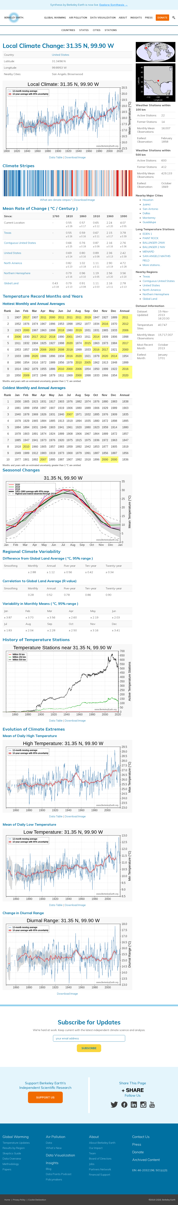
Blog (48, 1169)
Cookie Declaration (37, 1199)
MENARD (148, 251)
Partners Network (100, 1169)
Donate (162, 17)
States (84, 30)
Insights (136, 17)
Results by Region (14, 1148)
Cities (96, 30)
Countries (68, 30)
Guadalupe (149, 222)
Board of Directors (100, 1158)
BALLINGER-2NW (154, 242)
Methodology (11, 1164)
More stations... (152, 265)
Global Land (11, 283)
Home (7, 1199)
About (123, 17)
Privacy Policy (19, 1199)
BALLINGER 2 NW (154, 247)
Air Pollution (78, 17)
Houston (148, 200)
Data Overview (12, 1158)
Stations (111, 30)
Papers (7, 1169)
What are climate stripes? (56, 200)
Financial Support (99, 1174)
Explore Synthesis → (113, 4)
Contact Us (140, 1136)
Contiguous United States (20, 243)
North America (13, 263)
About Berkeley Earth (102, 1142)
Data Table (56, 157)
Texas (7, 232)
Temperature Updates (16, 1142)
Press (149, 17)
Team (92, 1153)
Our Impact (96, 1148)
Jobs (91, 1164)
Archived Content (146, 1159)
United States (60, 54)
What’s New (54, 1148)
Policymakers (54, 1179)
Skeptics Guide (12, 1153)
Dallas (146, 213)
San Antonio (150, 209)
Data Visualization (103, 17)
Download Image (75, 157)
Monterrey (149, 217)
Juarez (147, 204)
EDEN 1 (147, 233)
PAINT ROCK (150, 238)
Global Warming (55, 17)
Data (49, 1142)
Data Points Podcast (58, 1174)
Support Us (45, 1097)
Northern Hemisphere (17, 273)
